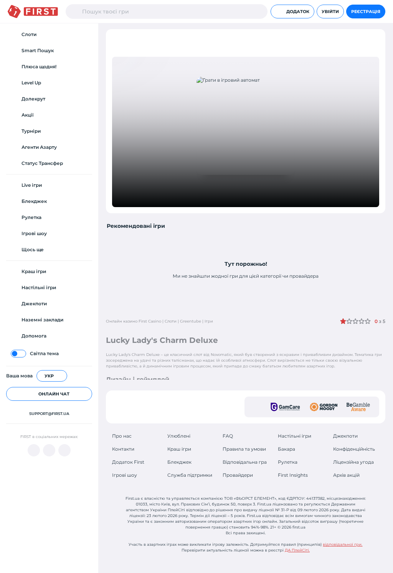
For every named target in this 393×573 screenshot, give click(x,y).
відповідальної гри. (342, 544)
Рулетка (287, 462)
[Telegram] (49, 450)
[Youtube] (34, 450)
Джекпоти (345, 436)
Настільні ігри (294, 436)
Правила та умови (244, 449)
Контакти (123, 449)
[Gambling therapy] (323, 407)
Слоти (171, 321)
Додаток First (128, 462)
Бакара (286, 449)
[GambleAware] (358, 407)
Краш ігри (179, 449)
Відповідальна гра (245, 462)
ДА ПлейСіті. (297, 550)
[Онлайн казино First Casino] (33, 11)
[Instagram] (64, 450)
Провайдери (238, 475)
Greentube (190, 321)
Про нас (122, 436)
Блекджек (179, 462)
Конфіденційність (354, 449)
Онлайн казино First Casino (133, 321)
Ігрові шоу (124, 475)
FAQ (228, 436)
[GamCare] (285, 407)
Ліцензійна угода (353, 462)
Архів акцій (346, 475)
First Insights (293, 475)
